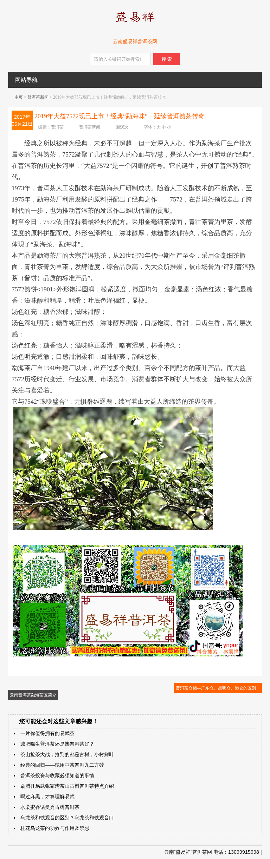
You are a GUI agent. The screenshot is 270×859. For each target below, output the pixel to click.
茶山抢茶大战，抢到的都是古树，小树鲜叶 (67, 754)
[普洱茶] (135, 23)
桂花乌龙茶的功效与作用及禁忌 (54, 828)
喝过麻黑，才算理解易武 (47, 796)
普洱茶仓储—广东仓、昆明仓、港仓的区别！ (218, 688)
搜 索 (167, 59)
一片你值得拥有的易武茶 (47, 733)
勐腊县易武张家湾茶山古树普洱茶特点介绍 (67, 786)
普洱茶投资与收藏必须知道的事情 (57, 775)
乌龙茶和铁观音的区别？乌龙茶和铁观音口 (67, 817)
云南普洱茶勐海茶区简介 (33, 695)
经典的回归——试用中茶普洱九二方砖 (62, 765)
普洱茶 (57, 127)
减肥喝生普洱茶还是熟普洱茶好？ (57, 744)
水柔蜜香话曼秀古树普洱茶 (49, 807)
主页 (18, 97)
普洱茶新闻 (38, 97)
